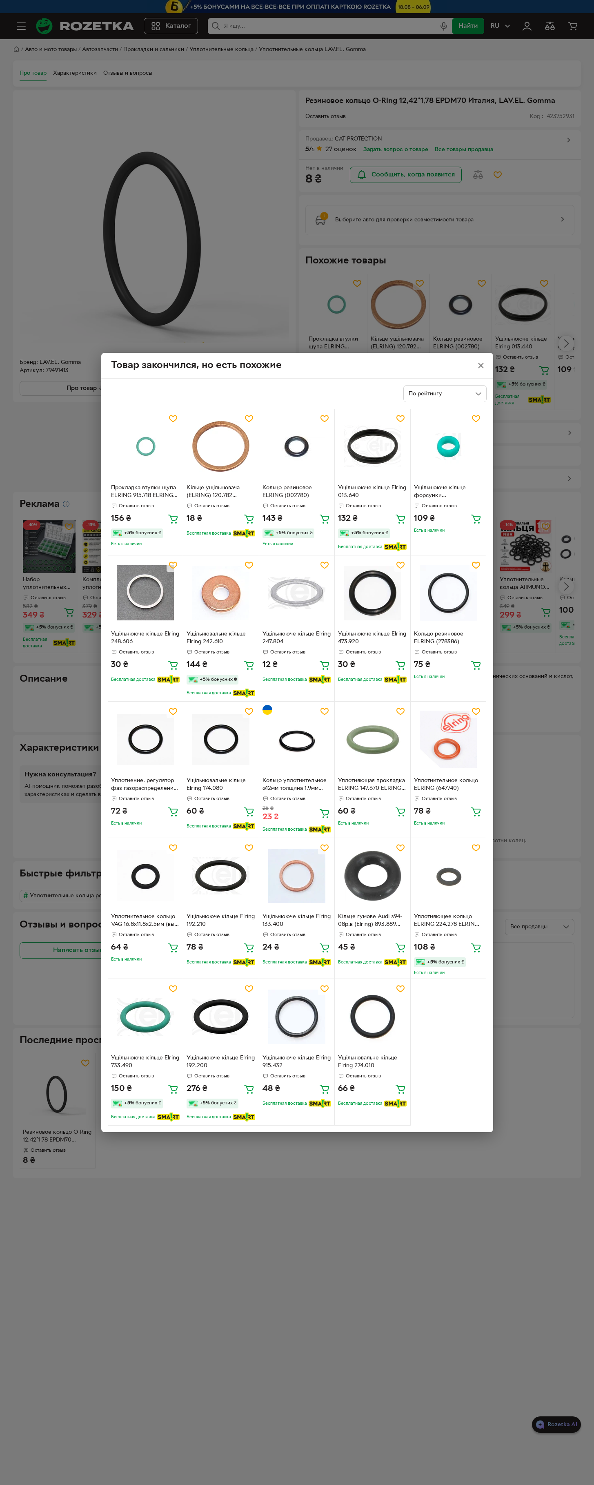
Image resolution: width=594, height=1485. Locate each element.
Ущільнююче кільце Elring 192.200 (221, 1061)
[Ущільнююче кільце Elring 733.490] (145, 1016)
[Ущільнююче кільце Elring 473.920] (372, 593)
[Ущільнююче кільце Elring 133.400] (297, 875)
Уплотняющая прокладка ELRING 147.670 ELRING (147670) (371, 785)
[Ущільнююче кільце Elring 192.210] (221, 875)
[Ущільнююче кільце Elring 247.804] (297, 593)
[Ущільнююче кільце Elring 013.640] (372, 446)
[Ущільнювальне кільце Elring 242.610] (221, 593)
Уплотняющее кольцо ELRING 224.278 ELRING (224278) (446, 921)
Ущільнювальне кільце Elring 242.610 (216, 637)
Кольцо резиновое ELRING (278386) (438, 637)
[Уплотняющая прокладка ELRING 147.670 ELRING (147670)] (372, 739)
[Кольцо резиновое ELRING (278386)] (448, 593)
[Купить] (173, 518)
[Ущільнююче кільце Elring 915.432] (297, 1016)
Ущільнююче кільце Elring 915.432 (297, 1061)
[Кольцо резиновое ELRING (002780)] (297, 446)
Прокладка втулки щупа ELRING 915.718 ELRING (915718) (143, 492)
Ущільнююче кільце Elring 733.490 (145, 1061)
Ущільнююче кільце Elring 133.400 (297, 920)
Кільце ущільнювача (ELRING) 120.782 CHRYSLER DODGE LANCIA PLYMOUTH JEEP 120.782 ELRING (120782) (220, 492)
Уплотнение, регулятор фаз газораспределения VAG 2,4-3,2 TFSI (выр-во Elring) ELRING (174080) (144, 785)
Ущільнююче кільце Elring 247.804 (297, 637)
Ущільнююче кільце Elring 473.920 (372, 637)
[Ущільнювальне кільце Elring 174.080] (221, 739)
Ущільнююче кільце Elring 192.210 (221, 920)
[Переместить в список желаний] (173, 418)
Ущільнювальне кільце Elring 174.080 (216, 784)
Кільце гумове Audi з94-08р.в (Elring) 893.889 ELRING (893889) (370, 921)
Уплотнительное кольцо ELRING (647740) (446, 784)
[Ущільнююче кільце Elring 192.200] (221, 1016)
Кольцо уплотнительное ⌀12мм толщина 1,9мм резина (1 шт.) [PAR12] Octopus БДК (295, 785)
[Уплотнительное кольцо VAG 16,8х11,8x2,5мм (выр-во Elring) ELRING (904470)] (145, 875)
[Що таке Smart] (244, 533)
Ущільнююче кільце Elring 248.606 (145, 637)
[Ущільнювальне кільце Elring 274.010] (372, 1016)
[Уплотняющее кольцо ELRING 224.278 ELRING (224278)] (448, 875)
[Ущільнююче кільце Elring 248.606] (145, 593)
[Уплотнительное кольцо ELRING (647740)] (448, 739)
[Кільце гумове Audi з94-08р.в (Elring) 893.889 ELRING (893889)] (372, 875)
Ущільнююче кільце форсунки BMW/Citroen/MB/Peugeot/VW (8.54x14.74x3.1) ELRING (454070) (448, 492)
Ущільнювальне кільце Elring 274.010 (367, 1061)
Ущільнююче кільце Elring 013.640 (372, 491)
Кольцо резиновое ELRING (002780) (287, 491)
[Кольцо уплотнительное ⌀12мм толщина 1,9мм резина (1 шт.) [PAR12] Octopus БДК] (297, 739)
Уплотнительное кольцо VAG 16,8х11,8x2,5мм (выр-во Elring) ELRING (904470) (145, 921)
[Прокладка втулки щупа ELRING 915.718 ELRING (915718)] (145, 446)
